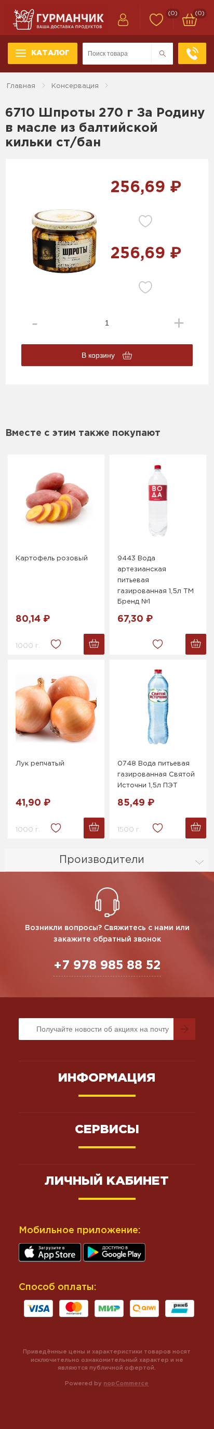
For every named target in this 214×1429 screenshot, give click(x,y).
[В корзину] (94, 644)
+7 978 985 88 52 (107, 965)
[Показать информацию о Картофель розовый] (56, 501)
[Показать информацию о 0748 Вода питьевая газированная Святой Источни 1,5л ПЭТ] (157, 706)
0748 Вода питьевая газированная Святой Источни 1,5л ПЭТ (156, 774)
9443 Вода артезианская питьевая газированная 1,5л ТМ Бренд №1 (155, 580)
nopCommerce (126, 1383)
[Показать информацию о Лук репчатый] (56, 706)
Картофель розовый (52, 558)
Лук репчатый (40, 764)
